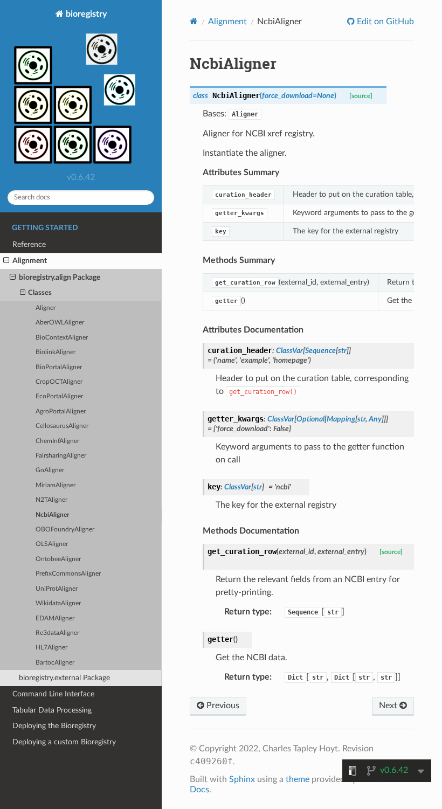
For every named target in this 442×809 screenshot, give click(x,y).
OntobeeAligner (58, 559)
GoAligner (50, 470)
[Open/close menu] (6, 261)
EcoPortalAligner (59, 396)
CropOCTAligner (59, 382)
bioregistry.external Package (64, 678)
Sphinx (242, 779)
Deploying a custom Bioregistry (64, 742)
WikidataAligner (58, 603)
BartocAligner (55, 663)
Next (389, 705)
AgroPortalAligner (61, 411)
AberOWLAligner (60, 323)
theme (297, 779)
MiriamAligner (55, 485)
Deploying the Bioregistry (54, 726)
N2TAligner (51, 500)
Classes (40, 292)
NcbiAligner (52, 515)
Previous (221, 705)
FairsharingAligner (61, 456)
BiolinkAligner (55, 352)
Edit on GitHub (384, 21)
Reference (29, 244)
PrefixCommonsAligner (68, 574)
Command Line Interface (53, 694)
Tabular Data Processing (52, 710)
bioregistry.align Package (59, 277)
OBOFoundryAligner (65, 530)
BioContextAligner (62, 338)
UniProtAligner (57, 589)
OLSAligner (52, 544)
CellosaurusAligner (62, 426)
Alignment (29, 261)
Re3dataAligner (57, 633)
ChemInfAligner (57, 441)
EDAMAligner (55, 618)
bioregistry (85, 14)
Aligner (46, 308)
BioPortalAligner (59, 367)
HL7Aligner (51, 648)
